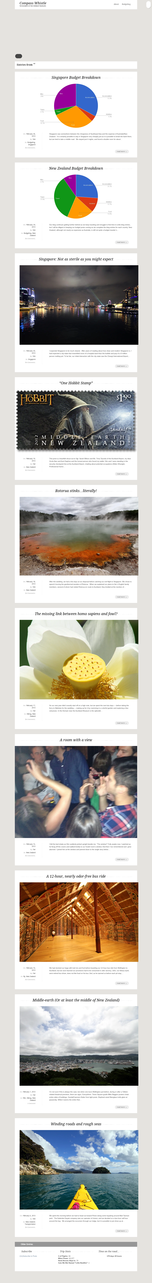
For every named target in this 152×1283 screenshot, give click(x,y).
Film (24, 1098)
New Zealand (31, 467)
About (116, 4)
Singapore (32, 145)
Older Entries (27, 1244)
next (20, 56)
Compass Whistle (33, 4)
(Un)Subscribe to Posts (28, 1256)
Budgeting (126, 4)
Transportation (30, 1224)
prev (17, 56)
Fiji (24, 976)
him (34, 139)
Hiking (29, 714)
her (34, 464)
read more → (122, 151)
